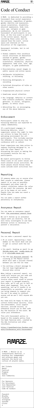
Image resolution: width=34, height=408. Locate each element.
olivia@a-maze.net (15, 253)
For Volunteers (8, 383)
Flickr (4, 403)
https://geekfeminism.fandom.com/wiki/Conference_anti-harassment (17, 328)
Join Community (8, 376)
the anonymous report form (18, 213)
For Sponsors (7, 381)
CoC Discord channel (19, 257)
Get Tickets (7, 366)
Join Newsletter (9, 385)
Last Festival (8, 387)
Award (4, 368)
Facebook (5, 398)
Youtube (5, 401)
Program (5, 372)
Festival (5, 370)
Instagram (6, 400)
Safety (4, 374)
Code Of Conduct (9, 388)
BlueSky (5, 396)
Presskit (5, 394)
